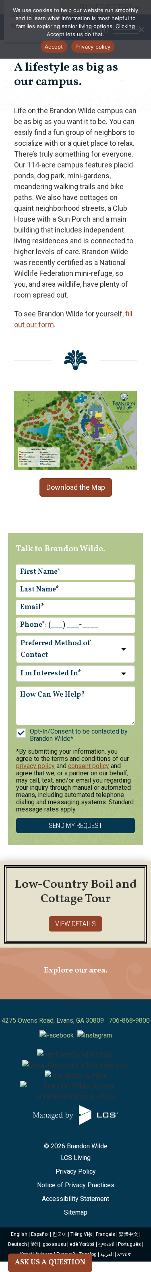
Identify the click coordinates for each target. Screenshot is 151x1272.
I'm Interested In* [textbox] (51, 674)
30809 (95, 1020)
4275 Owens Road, (28, 1020)
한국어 (59, 1234)
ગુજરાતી (106, 1244)
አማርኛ (124, 1254)
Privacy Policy (76, 1171)
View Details (75, 923)
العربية (107, 1254)
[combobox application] (75, 649)
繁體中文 (128, 1234)
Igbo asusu (53, 1244)
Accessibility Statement (75, 1199)
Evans (64, 1020)
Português (129, 1244)
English (19, 1234)
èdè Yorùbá (82, 1244)
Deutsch (17, 1244)
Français (105, 1234)
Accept (54, 46)
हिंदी (34, 1244)
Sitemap (75, 1212)
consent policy (88, 766)
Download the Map (75, 487)
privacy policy (35, 766)
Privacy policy (93, 46)
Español (40, 1234)
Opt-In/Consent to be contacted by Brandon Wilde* (79, 735)
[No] (141, 29)
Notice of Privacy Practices (75, 1185)
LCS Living (76, 1158)
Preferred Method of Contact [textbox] (56, 649)
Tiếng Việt (81, 1234)
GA (80, 1020)
